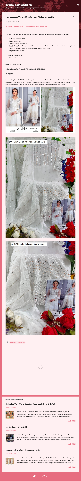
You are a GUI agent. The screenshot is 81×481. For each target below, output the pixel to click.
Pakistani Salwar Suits (17, 343)
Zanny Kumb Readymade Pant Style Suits (23, 450)
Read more (71, 421)
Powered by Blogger (41, 476)
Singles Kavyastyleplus (19, 4)
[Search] (78, 5)
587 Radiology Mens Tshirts (17, 427)
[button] (74, 16)
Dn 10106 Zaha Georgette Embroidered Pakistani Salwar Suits (27, 26)
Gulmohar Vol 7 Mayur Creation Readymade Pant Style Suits (31, 404)
